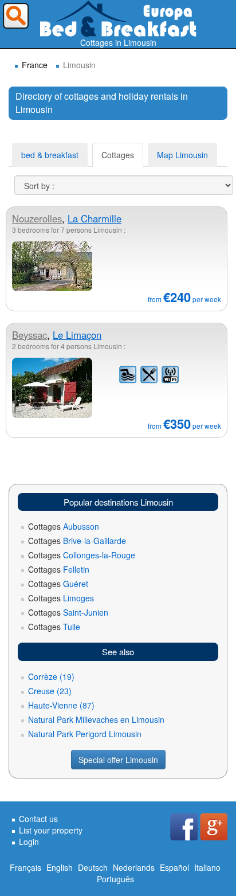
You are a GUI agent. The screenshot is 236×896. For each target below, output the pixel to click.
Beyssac (29, 335)
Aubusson (63, 526)
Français (25, 867)
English (59, 867)
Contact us (38, 818)
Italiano (207, 867)
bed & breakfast (49, 155)
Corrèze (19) (51, 676)
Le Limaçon (77, 335)
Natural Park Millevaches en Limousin (96, 719)
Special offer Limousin (118, 759)
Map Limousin (182, 155)
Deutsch (93, 867)
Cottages (117, 155)
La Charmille (94, 218)
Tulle (54, 626)
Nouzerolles (37, 218)
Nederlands (134, 867)
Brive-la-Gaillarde (77, 540)
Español (174, 867)
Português (115, 879)
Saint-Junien (68, 612)
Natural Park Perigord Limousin (84, 734)
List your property (50, 830)
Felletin (58, 569)
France (35, 65)
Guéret (58, 583)
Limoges (61, 598)
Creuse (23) (50, 691)
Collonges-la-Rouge (81, 555)
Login (29, 841)
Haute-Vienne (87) (61, 705)
